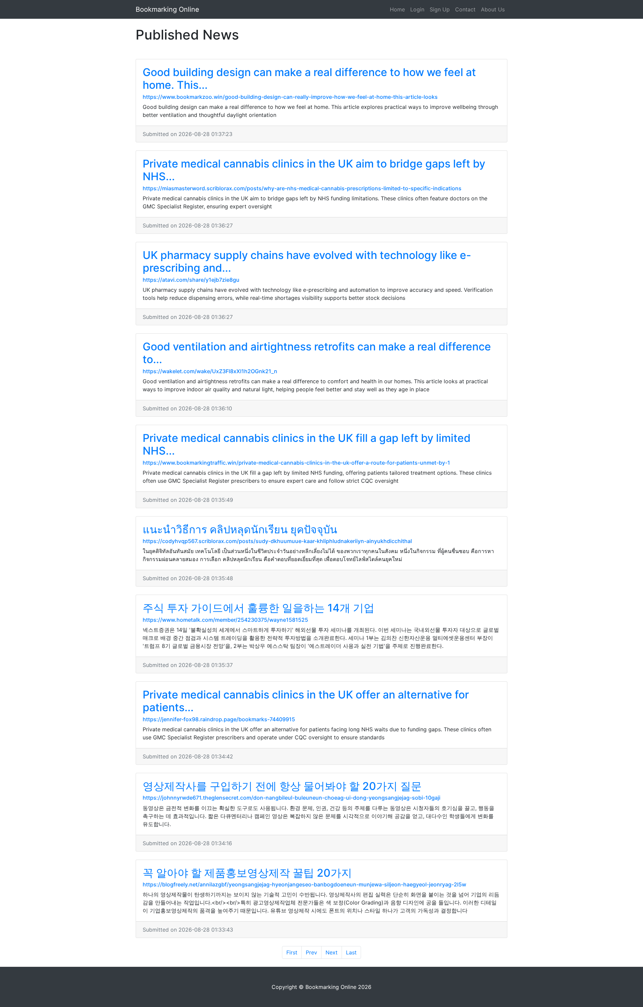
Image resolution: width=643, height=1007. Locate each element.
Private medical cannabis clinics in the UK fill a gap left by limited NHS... (307, 444)
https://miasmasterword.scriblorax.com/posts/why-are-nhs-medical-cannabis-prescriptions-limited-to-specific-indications (302, 188)
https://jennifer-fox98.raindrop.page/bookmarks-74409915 (219, 719)
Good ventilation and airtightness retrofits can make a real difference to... (317, 353)
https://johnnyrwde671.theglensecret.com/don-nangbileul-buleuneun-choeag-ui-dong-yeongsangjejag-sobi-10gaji (291, 797)
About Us (493, 9)
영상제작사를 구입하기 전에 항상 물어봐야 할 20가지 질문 (282, 786)
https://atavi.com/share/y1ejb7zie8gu (191, 279)
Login (417, 9)
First (291, 952)
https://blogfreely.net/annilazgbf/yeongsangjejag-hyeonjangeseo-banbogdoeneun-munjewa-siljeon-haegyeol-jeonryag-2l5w (304, 884)
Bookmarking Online (167, 9)
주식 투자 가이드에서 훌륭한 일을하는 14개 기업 (258, 607)
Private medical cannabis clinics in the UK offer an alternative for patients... (306, 701)
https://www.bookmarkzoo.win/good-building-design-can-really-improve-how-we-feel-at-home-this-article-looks (290, 96)
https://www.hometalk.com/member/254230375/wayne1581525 (225, 619)
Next (332, 952)
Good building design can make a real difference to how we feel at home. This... (309, 78)
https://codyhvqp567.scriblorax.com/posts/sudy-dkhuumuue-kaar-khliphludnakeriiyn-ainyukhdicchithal (277, 541)
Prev (311, 952)
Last (351, 952)
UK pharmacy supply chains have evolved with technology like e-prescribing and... (307, 261)
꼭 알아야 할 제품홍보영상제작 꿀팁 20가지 (247, 872)
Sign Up (440, 9)
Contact (465, 9)
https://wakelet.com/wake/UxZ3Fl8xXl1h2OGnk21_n (210, 371)
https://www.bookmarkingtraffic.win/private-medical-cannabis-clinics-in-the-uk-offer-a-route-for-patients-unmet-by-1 (296, 462)
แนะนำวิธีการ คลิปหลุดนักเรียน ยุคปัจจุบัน (240, 529)
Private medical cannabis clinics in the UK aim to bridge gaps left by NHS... (314, 170)
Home (397, 9)
